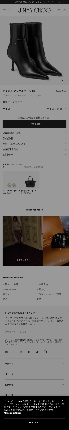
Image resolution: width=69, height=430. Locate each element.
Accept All (34, 422)
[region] (34, 413)
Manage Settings (12, 413)
